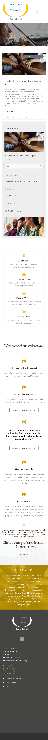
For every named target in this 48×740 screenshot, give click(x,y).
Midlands (24, 584)
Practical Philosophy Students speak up (21, 155)
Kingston (21, 605)
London (9, 584)
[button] (37, 11)
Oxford (8, 602)
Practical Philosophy (13, 211)
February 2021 (10, 195)
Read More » (9, 111)
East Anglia (37, 602)
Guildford (16, 584)
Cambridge (38, 599)
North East (27, 587)
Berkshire (28, 602)
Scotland (38, 596)
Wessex (21, 602)
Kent (28, 605)
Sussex (14, 602)
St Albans (30, 596)
